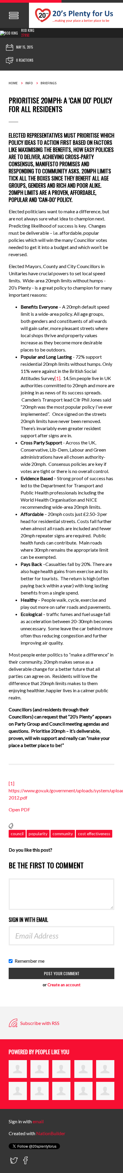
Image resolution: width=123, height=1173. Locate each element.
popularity (38, 833)
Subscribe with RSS (39, 1023)
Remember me (30, 961)
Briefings (49, 83)
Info (29, 83)
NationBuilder (50, 1133)
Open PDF (19, 809)
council (17, 833)
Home (13, 83)
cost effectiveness (94, 833)
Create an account (64, 984)
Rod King (27, 30)
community (63, 833)
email (38, 1121)
